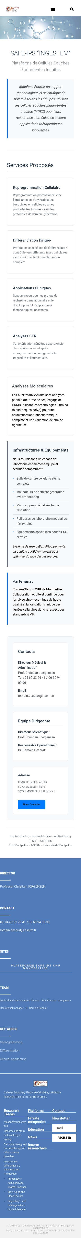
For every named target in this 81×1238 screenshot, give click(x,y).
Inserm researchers (37, 1146)
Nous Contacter (31, 804)
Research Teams (11, 1112)
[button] (53, 9)
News (32, 1137)
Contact (58, 1111)
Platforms (36, 1111)
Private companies (37, 1120)
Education (36, 1129)
